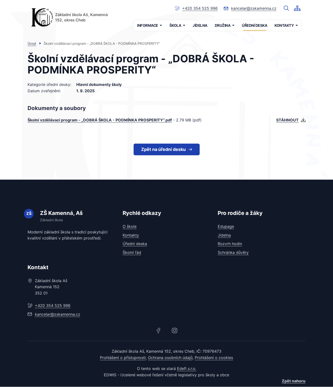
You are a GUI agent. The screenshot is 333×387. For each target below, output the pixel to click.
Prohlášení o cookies (214, 357)
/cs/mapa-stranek (297, 8)
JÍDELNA (200, 25)
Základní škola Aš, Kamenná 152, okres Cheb (81, 17)
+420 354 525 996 (200, 8)
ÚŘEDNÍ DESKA (254, 25)
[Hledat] (286, 8)
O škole (130, 226)
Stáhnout (287, 120)
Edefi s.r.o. (186, 368)
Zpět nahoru (293, 380)
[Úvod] (42, 17)
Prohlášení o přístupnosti (123, 357)
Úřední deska (135, 243)
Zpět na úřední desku (163, 149)
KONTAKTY (284, 25)
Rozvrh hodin (230, 243)
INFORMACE (147, 25)
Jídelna (224, 235)
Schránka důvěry (233, 252)
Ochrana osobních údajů (170, 357)
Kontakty (131, 235)
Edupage (226, 226)
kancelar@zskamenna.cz (253, 8)
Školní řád (132, 252)
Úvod (32, 43)
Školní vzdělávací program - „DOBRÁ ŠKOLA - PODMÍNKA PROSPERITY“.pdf (100, 120)
